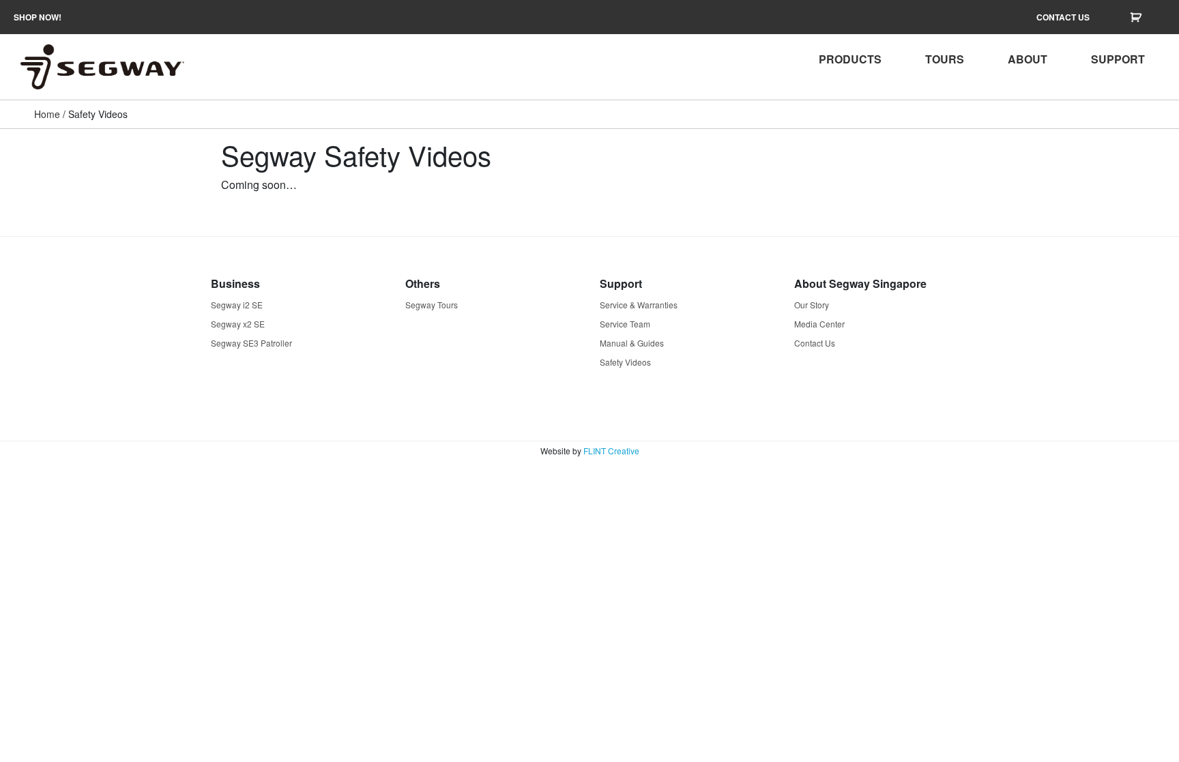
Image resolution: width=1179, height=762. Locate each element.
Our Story (811, 304)
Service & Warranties (639, 304)
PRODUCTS (850, 59)
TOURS (944, 59)
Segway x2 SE (238, 323)
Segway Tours (431, 304)
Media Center (819, 323)
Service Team (625, 323)
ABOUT (1027, 59)
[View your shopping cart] (1137, 17)
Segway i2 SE (237, 304)
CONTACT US (1063, 17)
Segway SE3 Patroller (251, 343)
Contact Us (814, 343)
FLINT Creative (611, 450)
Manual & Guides (632, 343)
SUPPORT (1118, 59)
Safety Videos (625, 362)
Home (47, 114)
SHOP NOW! (37, 17)
